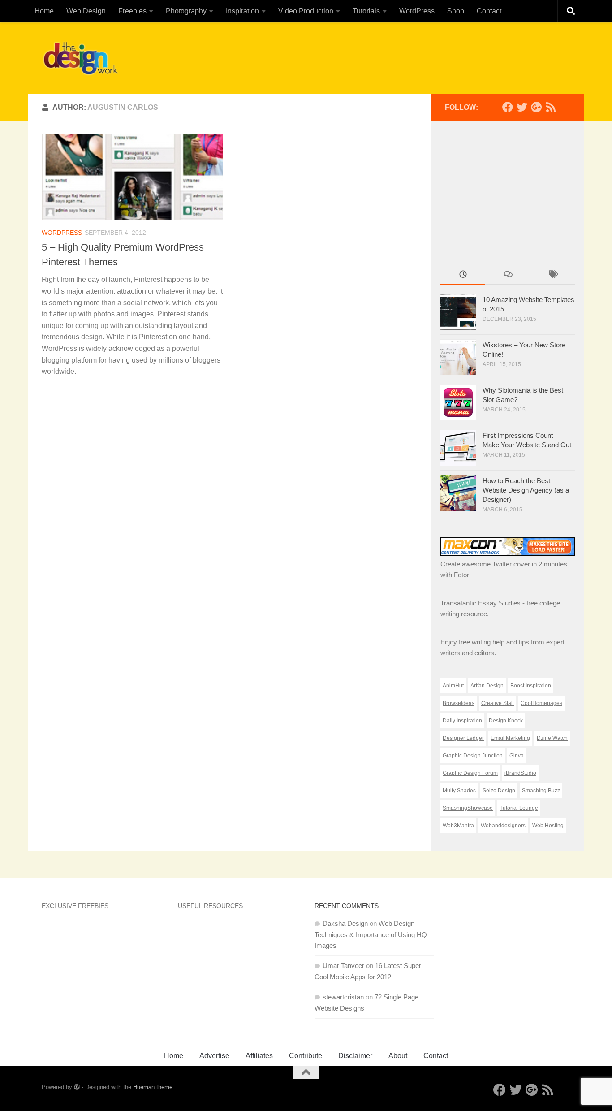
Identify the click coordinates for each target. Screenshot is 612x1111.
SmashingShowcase (468, 808)
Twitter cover (511, 564)
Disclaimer (355, 1055)
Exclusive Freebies (75, 905)
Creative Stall (497, 703)
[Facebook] (507, 107)
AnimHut (453, 686)
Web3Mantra (458, 825)
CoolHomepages (541, 703)
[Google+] (536, 107)
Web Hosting (548, 825)
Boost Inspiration (530, 686)
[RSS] (550, 107)
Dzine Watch (552, 738)
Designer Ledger (463, 738)
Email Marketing (510, 738)
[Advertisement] (407, 56)
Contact (489, 11)
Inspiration (242, 11)
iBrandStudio (520, 773)
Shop (455, 11)
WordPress (417, 11)
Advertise (214, 1055)
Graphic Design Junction (473, 755)
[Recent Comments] (507, 275)
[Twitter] (522, 107)
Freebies (132, 11)
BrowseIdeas (458, 703)
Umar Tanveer (343, 965)
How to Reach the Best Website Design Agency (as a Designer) (526, 490)
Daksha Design (345, 923)
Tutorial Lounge (519, 808)
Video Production (305, 11)
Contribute (305, 1055)
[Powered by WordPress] (77, 1087)
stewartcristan (343, 997)
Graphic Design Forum (470, 773)
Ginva (516, 755)
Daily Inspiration (462, 721)
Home (44, 11)
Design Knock (506, 721)
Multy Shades (459, 790)
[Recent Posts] (462, 275)
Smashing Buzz (541, 790)
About (397, 1055)
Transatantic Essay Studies (480, 603)
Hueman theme (152, 1087)
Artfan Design (487, 686)
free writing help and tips (494, 642)
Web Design (86, 11)
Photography (186, 11)
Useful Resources (210, 905)
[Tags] (552, 275)
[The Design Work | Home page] (80, 58)
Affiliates (259, 1055)
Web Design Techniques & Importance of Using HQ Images (371, 934)
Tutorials (366, 11)
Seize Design (499, 790)
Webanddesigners (503, 825)
